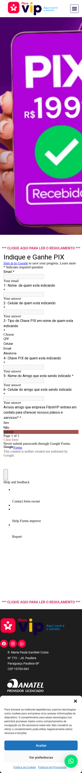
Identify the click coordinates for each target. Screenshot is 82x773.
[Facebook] (4, 644)
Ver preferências (41, 757)
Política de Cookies (24, 767)
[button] (75, 701)
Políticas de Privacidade (52, 767)
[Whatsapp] (22, 644)
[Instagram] (13, 644)
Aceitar (41, 746)
